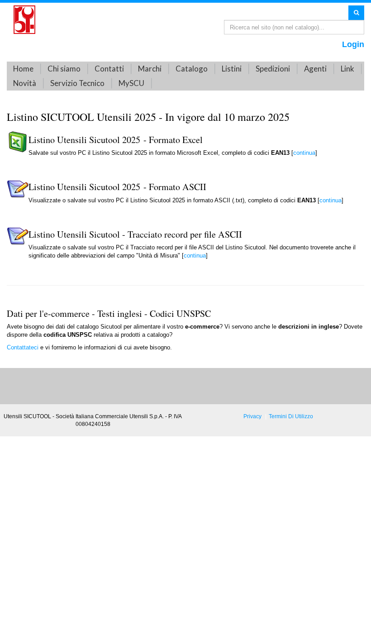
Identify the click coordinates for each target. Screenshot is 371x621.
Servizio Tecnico (77, 83)
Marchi (150, 68)
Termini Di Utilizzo (291, 416)
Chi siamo (64, 68)
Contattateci (23, 347)
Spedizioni (273, 68)
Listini (232, 68)
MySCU (131, 83)
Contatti (109, 68)
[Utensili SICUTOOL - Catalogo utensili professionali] (24, 19)
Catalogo (192, 68)
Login (353, 44)
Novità (24, 83)
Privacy (252, 416)
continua (304, 152)
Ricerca (356, 12)
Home (23, 68)
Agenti (315, 68)
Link (347, 68)
